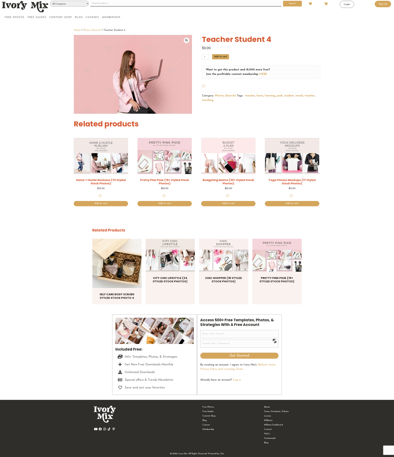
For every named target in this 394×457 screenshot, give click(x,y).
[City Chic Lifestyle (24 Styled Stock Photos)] (170, 255)
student (289, 95)
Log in (237, 380)
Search (292, 3)
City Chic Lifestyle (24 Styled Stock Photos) (170, 279)
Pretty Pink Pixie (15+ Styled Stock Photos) (276, 279)
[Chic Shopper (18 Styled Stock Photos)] (223, 255)
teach (299, 95)
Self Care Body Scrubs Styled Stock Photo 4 (117, 296)
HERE (263, 74)
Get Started (239, 355)
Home (77, 30)
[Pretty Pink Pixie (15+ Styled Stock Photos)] (277, 255)
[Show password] (275, 339)
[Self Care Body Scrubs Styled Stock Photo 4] (117, 263)
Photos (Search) (92, 30)
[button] (186, 40)
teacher (249, 95)
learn (260, 95)
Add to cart (220, 56)
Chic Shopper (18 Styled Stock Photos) (223, 279)
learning (270, 95)
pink (280, 95)
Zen (222, 454)
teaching (207, 100)
